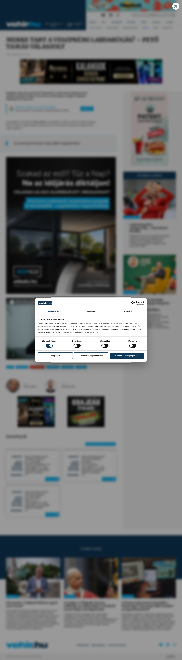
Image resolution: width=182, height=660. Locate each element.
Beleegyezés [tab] (53, 311)
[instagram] (118, 15)
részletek (51, 479)
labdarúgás (21, 367)
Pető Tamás (53, 367)
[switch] (77, 346)
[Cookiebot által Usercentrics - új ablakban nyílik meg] (133, 303)
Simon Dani (67, 367)
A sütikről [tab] (128, 311)
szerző (25, 384)
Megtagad (55, 356)
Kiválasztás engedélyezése (91, 356)
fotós (63, 384)
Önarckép (81, 367)
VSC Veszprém (37, 367)
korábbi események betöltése (100, 444)
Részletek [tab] (91, 311)
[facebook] (111, 15)
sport (10, 367)
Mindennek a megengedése (126, 356)
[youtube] (103, 15)
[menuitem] (93, 22)
